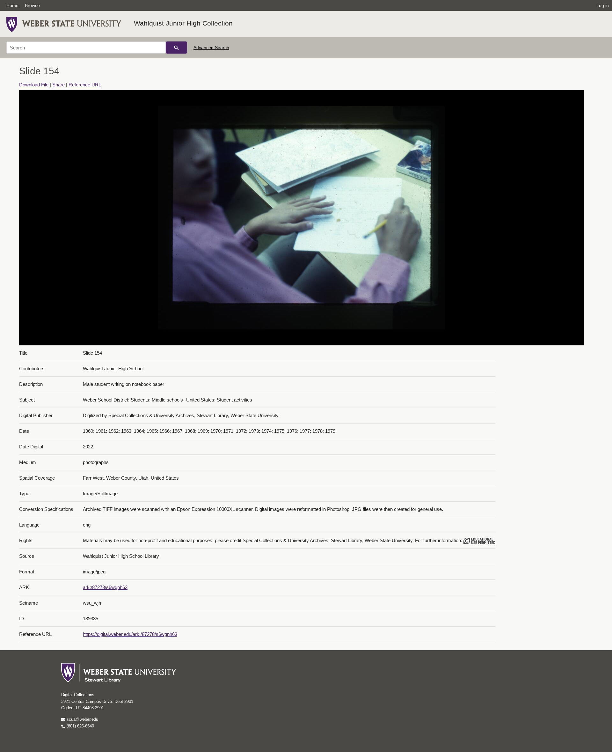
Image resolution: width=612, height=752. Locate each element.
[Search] (176, 47)
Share (58, 84)
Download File (33, 84)
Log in (602, 5)
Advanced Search (211, 47)
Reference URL (85, 84)
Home (12, 5)
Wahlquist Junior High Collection (183, 23)
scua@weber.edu (81, 719)
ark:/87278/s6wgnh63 (105, 587)
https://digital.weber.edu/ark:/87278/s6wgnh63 (130, 634)
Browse (32, 5)
